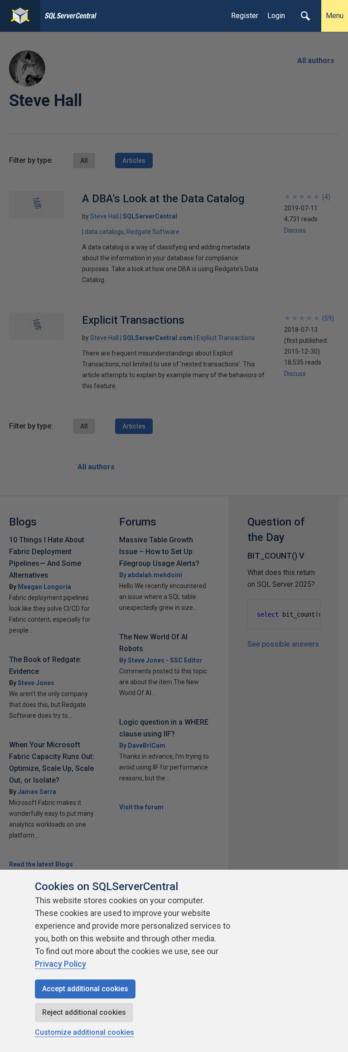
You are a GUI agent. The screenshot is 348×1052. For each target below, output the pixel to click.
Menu (334, 15)
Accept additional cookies (85, 988)
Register (244, 15)
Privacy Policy (60, 964)
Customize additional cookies (84, 1032)
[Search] (305, 16)
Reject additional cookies (84, 1012)
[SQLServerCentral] (20, 16)
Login (276, 15)
